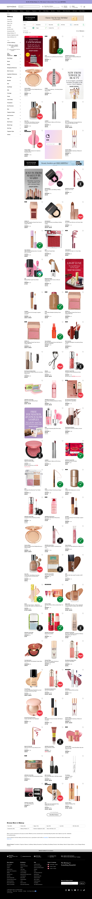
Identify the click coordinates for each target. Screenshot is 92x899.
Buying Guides (36, 874)
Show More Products (54, 814)
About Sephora (9, 864)
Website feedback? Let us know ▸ (46, 850)
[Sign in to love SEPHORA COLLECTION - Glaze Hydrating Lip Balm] (62, 727)
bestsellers (46, 837)
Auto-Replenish (23, 875)
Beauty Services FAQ (37, 875)
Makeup (21, 11)
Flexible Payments (37, 881)
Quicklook (54, 53)
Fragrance (34, 11)
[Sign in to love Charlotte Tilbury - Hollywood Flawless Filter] (83, 784)
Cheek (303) (9, 21)
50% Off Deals (14, 11)
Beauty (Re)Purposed (10, 882)
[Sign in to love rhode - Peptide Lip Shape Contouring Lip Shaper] (62, 470)
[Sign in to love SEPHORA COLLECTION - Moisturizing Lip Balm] (62, 613)
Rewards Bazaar (23, 879)
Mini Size (53, 11)
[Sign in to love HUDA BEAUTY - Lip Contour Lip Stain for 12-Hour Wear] (83, 231)
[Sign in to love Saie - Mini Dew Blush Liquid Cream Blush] (42, 259)
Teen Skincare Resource (38, 884)
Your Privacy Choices (30, 891)
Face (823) (9, 19)
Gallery (21, 867)
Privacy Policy (9, 891)
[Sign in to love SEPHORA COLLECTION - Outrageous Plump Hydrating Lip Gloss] (83, 352)
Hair (40, 11)
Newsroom (9, 865)
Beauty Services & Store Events (25, 874)
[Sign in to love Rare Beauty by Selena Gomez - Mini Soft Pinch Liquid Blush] (83, 380)
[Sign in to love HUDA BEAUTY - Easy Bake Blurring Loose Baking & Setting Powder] (62, 202)
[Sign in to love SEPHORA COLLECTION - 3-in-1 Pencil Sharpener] (42, 784)
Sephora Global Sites (10, 877)
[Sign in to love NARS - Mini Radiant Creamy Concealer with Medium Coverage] (62, 698)
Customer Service (37, 864)
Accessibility (36, 882)
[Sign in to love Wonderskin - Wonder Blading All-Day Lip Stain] (83, 670)
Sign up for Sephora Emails (67, 880)
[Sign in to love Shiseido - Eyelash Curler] (62, 352)
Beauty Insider (22, 864)
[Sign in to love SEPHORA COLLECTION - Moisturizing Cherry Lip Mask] (83, 441)
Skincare (28, 11)
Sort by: (80, 31)
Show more (9, 839)
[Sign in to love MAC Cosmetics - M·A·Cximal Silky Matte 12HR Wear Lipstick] (62, 756)
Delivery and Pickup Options (39, 867)
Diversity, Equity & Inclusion (11, 879)
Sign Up (82, 883)
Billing (35, 870)
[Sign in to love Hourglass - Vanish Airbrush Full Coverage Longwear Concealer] (42, 292)
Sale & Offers (82, 11)
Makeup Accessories (38, 844)
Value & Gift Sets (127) (11, 37)
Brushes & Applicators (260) (12, 35)
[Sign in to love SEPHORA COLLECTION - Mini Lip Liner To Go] (83, 169)
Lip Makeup (30, 844)
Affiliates (8, 872)
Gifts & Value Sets (66, 11)
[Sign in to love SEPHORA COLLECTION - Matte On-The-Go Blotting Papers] (42, 380)
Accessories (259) (10, 31)
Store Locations (36, 879)
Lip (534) (9, 27)
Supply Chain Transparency (11, 870)
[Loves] (81, 7)
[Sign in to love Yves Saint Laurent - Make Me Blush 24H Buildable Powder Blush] (42, 641)
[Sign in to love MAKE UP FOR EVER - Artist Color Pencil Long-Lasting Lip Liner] (42, 727)
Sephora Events (9, 874)
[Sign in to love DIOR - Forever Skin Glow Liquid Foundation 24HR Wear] (83, 555)
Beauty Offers (22, 877)
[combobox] (29, 7)
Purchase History (23, 870)
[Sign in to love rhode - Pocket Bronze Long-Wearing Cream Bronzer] (62, 36)
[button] (13, 56)
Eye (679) (9, 25)
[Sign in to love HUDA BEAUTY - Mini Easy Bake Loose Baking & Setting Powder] (62, 169)
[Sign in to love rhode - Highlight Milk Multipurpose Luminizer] (83, 470)
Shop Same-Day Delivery (24, 884)
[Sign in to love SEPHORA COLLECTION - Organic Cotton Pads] (42, 613)
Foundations (16, 844)
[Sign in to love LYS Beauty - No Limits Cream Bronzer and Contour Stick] (83, 202)
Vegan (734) (9, 23)
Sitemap (24, 891)
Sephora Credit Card (24, 865)
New (8, 11)
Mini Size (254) (10, 29)
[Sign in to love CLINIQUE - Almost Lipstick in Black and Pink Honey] (62, 441)
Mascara (26, 844)
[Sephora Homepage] (11, 6)
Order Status (22, 869)
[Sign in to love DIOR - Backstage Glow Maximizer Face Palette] (42, 470)
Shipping (35, 869)
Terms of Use (15, 891)
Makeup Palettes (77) (11, 33)
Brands (58, 11)
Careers (8, 867)
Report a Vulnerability (10, 884)
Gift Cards (75, 11)
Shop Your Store (23, 882)
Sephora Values (9, 869)
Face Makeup (45, 844)
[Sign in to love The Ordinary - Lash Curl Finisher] (83, 756)
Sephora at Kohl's (37, 877)
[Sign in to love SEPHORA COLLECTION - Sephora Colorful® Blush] (42, 441)
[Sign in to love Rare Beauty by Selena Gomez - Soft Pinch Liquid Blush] (62, 670)
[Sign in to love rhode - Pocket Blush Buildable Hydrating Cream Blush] (62, 292)
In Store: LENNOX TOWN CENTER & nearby (14, 46)
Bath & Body (45, 11)
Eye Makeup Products (52, 844)
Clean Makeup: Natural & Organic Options (65, 844)
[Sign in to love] (42, 69)
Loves (21, 881)
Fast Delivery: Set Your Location (15, 50)
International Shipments (38, 872)
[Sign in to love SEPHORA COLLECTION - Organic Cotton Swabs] (62, 555)
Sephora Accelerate (10, 881)
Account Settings (23, 872)
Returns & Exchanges (37, 865)
